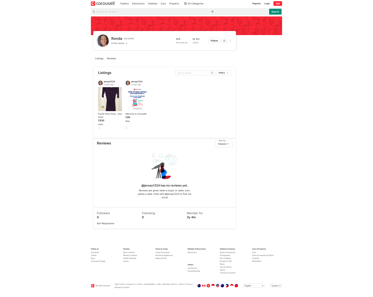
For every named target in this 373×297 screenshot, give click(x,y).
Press (139, 284)
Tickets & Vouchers (228, 273)
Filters (222, 72)
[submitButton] (275, 12)
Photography (225, 255)
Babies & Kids (161, 258)
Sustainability (149, 284)
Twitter (94, 255)
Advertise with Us (170, 284)
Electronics (192, 252)
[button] (123, 43)
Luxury (126, 261)
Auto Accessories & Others (263, 255)
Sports (222, 270)
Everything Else (194, 271)
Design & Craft (226, 261)
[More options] (230, 41)
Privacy (189, 284)
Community (192, 268)
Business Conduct (122, 287)
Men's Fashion (129, 252)
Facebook (95, 252)
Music (222, 264)
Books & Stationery (227, 252)
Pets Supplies (225, 258)
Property (255, 258)
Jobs (159, 284)
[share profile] (224, 41)
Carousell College (98, 261)
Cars (254, 252)
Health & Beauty (129, 258)
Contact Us (131, 284)
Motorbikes (256, 261)
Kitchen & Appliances (164, 255)
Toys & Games (226, 267)
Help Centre (119, 284)
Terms (181, 284)
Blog (93, 258)
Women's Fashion (130, 255)
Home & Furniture (162, 252)
